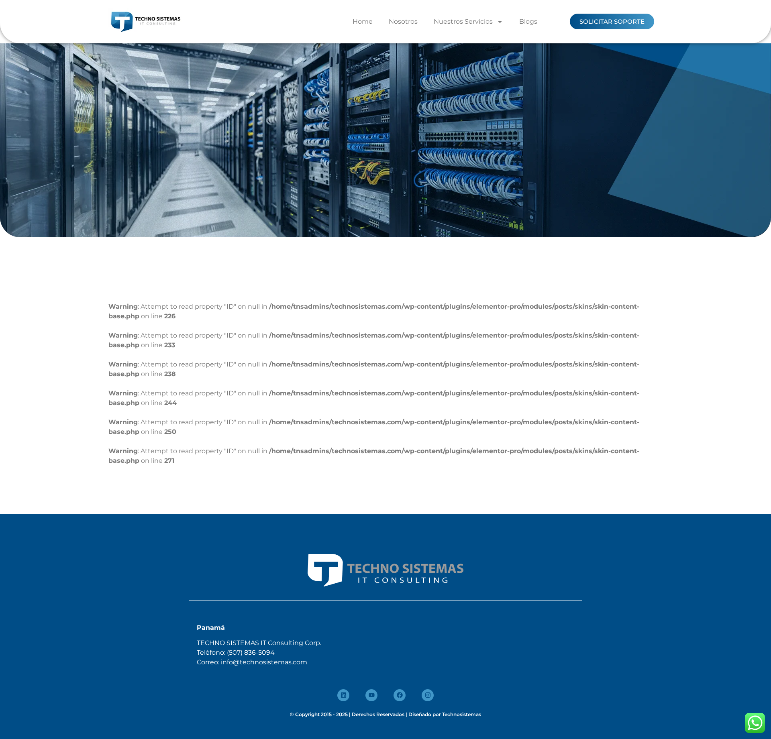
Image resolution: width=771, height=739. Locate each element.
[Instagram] (428, 695)
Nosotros (403, 21)
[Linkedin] (343, 695)
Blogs (528, 21)
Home (363, 21)
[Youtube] (371, 695)
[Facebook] (400, 695)
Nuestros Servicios (463, 21)
